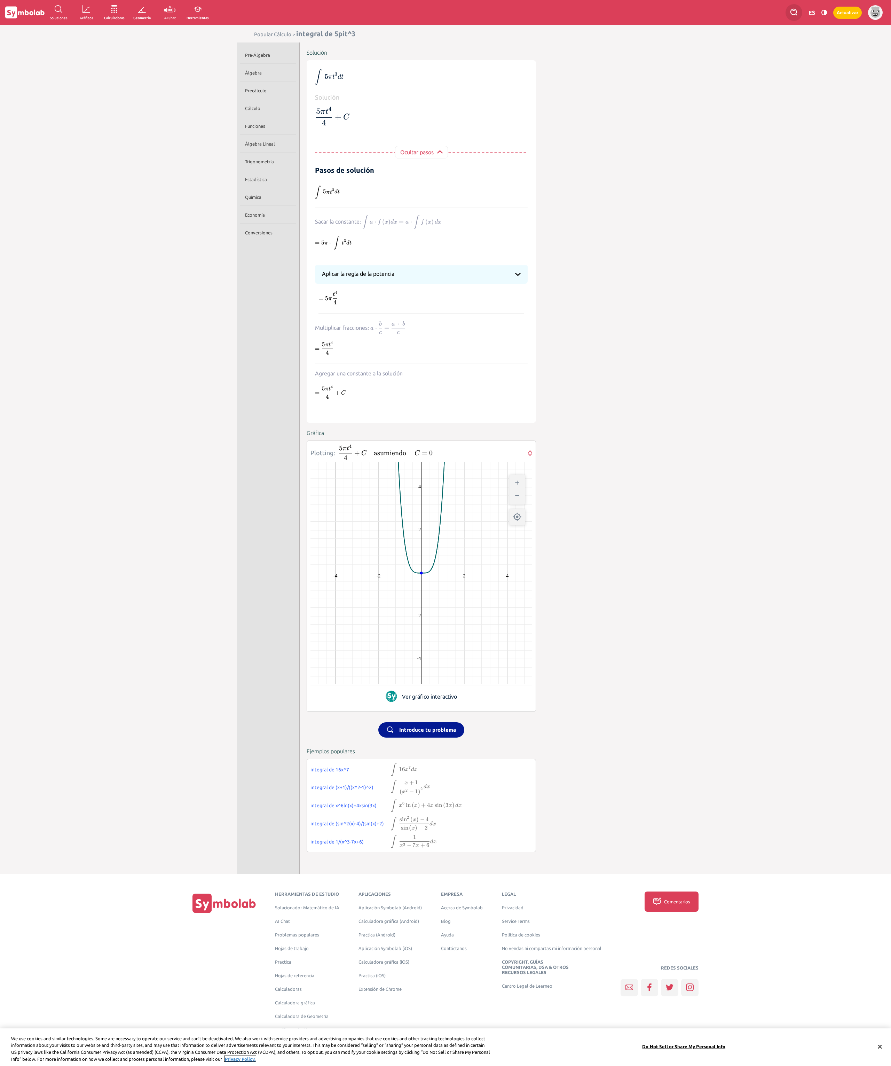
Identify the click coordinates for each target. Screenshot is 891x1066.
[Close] (880, 1046)
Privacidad (512, 907)
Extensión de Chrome (380, 989)
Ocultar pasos (417, 152)
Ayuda (447, 934)
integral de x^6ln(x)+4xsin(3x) (343, 805)
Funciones (255, 126)
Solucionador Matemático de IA (307, 907)
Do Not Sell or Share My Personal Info (683, 1046)
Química (253, 197)
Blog (446, 921)
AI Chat (282, 921)
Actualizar (847, 12)
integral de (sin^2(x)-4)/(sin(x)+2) (347, 823)
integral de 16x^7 (329, 769)
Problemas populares (297, 934)
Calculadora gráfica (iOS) (383, 962)
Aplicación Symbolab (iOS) (385, 948)
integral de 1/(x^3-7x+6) (337, 841)
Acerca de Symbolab (462, 907)
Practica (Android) (376, 934)
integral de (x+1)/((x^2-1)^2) (341, 787)
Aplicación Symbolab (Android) (390, 907)
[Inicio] (224, 903)
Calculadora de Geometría (302, 1016)
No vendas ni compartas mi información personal (551, 948)
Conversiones (259, 232)
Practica (283, 962)
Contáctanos (454, 948)
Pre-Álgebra (257, 55)
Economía (255, 214)
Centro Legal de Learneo (527, 986)
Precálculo (256, 90)
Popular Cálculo (272, 34)
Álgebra (253, 72)
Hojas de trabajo (292, 948)
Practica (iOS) (372, 975)
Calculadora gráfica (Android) (388, 921)
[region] (445, 1047)
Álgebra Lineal (260, 143)
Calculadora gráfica (295, 1002)
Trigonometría (259, 161)
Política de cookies (521, 934)
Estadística (256, 179)
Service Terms (516, 921)
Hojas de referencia (294, 975)
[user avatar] (875, 12)
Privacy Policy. (240, 1058)
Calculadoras (288, 989)
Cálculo (252, 108)
